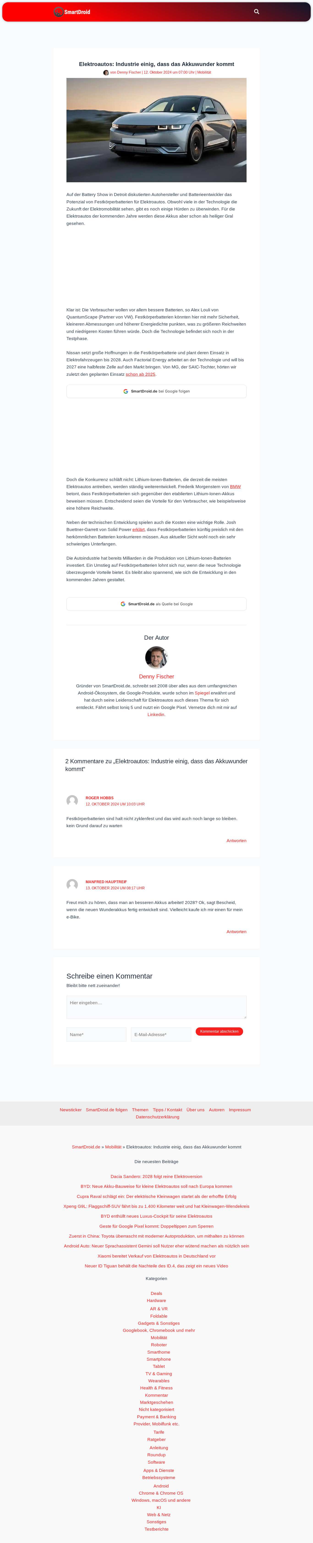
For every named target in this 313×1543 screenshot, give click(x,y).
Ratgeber (156, 1439)
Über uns (196, 1109)
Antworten (237, 840)
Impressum (240, 1109)
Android (161, 1486)
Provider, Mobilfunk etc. (156, 1423)
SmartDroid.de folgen (107, 1109)
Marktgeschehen (156, 1402)
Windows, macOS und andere (161, 1500)
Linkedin (156, 714)
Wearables (159, 1380)
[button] (257, 12)
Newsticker (71, 1109)
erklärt (138, 529)
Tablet (159, 1366)
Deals (156, 1293)
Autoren (217, 1109)
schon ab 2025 (140, 374)
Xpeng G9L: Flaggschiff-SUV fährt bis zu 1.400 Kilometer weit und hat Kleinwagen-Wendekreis (156, 1206)
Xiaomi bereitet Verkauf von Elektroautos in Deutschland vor (157, 1256)
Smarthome (158, 1352)
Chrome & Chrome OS (161, 1493)
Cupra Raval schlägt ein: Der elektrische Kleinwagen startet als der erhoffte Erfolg (156, 1196)
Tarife (159, 1432)
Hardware (156, 1300)
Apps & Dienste (158, 1470)
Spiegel (202, 693)
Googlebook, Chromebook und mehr (159, 1330)
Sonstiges (156, 1521)
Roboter (159, 1344)
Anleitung (159, 1447)
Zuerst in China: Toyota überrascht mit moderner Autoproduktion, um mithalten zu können (156, 1236)
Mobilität (204, 72)
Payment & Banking (156, 1416)
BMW (235, 486)
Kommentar (156, 1395)
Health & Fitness (156, 1387)
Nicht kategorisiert (156, 1409)
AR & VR (159, 1308)
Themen (140, 1109)
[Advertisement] (156, 266)
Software (156, 1462)
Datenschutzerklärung (157, 1116)
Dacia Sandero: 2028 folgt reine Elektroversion (156, 1176)
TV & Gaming (159, 1373)
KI (159, 1507)
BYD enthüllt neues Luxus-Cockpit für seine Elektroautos (156, 1216)
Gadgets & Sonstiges (159, 1323)
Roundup (156, 1454)
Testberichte (157, 1529)
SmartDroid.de (86, 1147)
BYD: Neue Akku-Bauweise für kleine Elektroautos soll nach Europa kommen (156, 1186)
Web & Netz (159, 1514)
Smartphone (159, 1359)
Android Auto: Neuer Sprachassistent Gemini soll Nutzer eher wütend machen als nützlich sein (156, 1246)
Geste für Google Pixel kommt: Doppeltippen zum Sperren (156, 1226)
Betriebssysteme (158, 1477)
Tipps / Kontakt (167, 1109)
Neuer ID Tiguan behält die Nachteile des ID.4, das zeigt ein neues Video (156, 1266)
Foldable (158, 1316)
